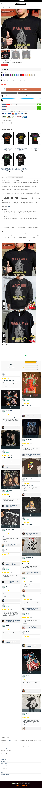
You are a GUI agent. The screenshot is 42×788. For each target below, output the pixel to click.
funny (12, 120)
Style (2, 67)
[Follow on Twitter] (20, 0)
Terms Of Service (4, 765)
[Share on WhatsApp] (2, 123)
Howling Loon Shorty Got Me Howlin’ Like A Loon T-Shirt (15, 348)
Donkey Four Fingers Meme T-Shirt (11, 346)
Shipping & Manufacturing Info (15, 177)
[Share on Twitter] (6, 123)
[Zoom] (2, 48)
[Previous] (3, 29)
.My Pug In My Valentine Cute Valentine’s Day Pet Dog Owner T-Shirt (21, 169)
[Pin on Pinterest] (10, 123)
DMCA (2, 778)
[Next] (39, 29)
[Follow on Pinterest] (22, 0)
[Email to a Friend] (8, 123)
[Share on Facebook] (4, 123)
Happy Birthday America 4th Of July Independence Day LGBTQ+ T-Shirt (35, 148)
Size (2, 77)
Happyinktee (33, 203)
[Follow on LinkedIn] (23, 0)
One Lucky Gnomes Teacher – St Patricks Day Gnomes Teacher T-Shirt (7, 169)
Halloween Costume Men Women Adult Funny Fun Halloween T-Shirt (7, 148)
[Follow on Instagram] (19, 0)
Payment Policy (4, 763)
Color (2, 72)
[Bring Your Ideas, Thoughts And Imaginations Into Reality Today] (21, 4)
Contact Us (3, 772)
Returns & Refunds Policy (6, 761)
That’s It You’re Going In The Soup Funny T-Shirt (13, 353)
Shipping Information (5, 774)
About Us (2, 757)
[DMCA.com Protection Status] (15, 783)
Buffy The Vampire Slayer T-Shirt (32, 415)
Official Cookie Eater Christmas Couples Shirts (13, 351)
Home (2, 60)
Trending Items (7, 60)
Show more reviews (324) (21, 732)
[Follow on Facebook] (18, 0)
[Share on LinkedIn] (12, 123)
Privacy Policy (3, 759)
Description (4, 177)
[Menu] (1, 4)
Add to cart (23, 89)
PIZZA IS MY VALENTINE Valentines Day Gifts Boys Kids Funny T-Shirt (21, 148)
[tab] (4, 177)
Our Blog (2, 776)
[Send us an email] (21, 0)
